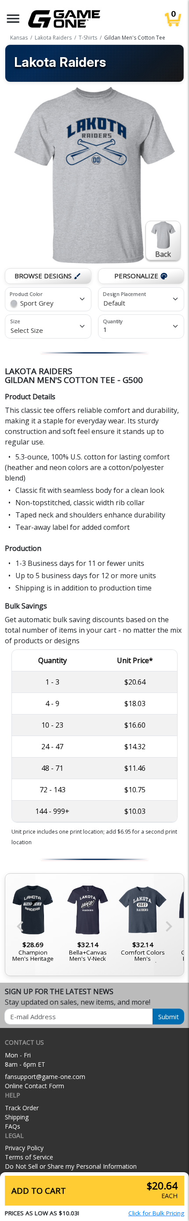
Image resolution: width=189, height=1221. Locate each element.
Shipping (17, 1117)
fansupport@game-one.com (45, 1076)
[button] (13, 18)
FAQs (12, 1126)
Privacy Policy (24, 1148)
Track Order (22, 1108)
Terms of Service (29, 1157)
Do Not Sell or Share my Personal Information (71, 1166)
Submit (168, 1016)
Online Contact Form (34, 1086)
